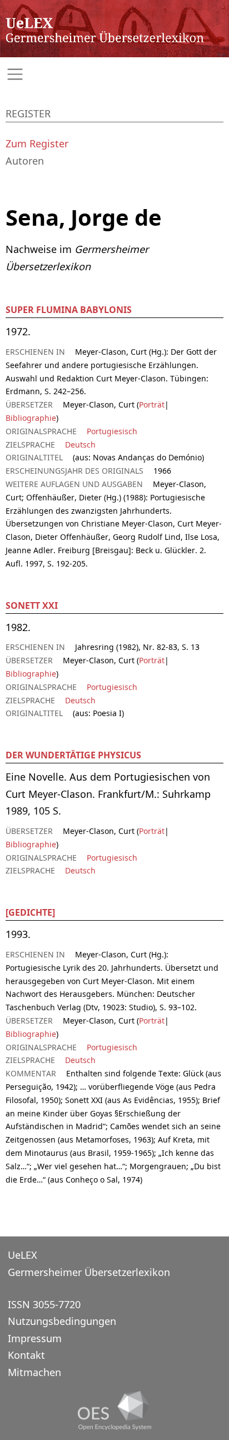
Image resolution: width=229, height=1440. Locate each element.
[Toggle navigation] (114, 74)
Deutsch (80, 444)
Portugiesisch (112, 431)
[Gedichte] (30, 912)
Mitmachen (34, 1372)
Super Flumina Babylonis (69, 310)
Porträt (152, 404)
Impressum (35, 1338)
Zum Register (37, 143)
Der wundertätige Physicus (73, 755)
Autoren (25, 160)
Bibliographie (31, 418)
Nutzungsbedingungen (62, 1321)
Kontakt (26, 1355)
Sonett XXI (32, 605)
